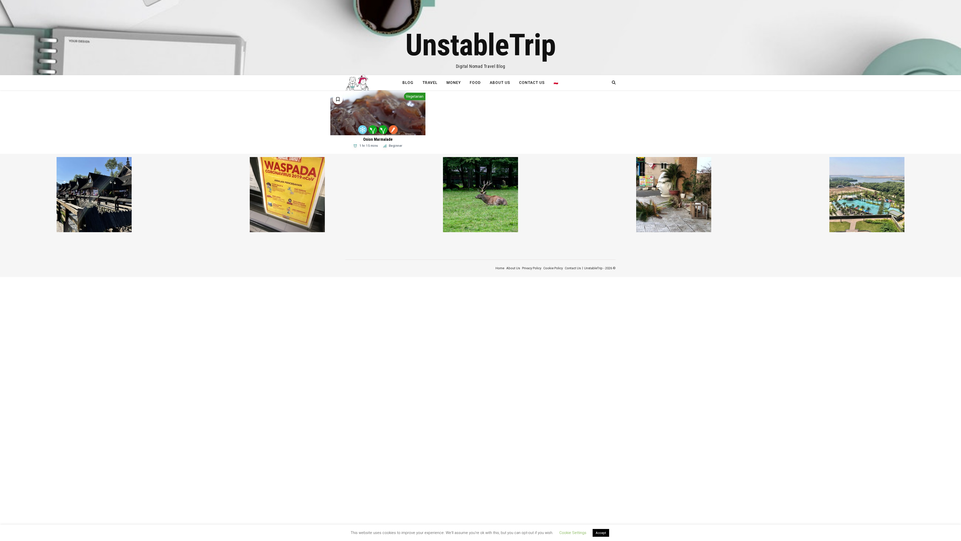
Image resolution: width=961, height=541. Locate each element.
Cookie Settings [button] (572, 532)
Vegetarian (414, 96)
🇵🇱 (556, 82)
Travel (429, 82)
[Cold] (362, 129)
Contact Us (532, 82)
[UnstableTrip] (480, 37)
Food (475, 82)
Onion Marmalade (378, 139)
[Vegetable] (383, 129)
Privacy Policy (531, 268)
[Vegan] (372, 129)
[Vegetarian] (393, 129)
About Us (500, 82)
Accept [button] (601, 533)
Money (453, 82)
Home (500, 268)
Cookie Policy (553, 268)
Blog (407, 82)
